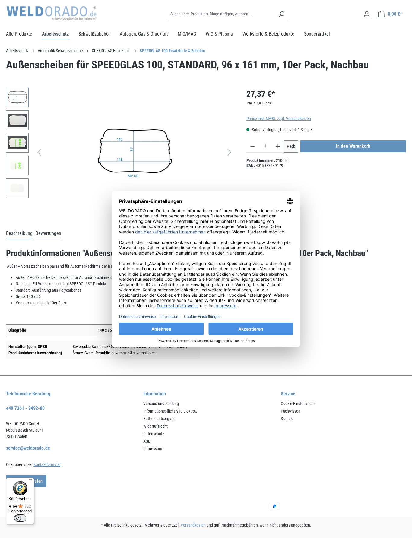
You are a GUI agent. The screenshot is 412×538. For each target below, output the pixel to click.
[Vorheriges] (39, 152)
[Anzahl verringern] (252, 146)
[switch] (20, 518)
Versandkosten (193, 525)
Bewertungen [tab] (48, 233)
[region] (120, 152)
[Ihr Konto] (367, 14)
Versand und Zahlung (161, 403)
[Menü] (30, 481)
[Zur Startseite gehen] (51, 13)
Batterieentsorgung (159, 418)
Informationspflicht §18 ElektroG (170, 411)
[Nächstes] (229, 152)
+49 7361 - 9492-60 (25, 408)
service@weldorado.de (28, 448)
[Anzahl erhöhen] (278, 146)
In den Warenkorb (353, 146)
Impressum (152, 448)
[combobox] (221, 14)
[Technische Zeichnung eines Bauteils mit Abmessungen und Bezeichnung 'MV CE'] (134, 152)
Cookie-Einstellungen (298, 403)
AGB (147, 441)
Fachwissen (290, 411)
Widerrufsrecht (155, 426)
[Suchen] (281, 14)
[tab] (19, 233)
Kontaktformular (46, 464)
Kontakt (287, 418)
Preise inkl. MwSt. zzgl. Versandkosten (278, 118)
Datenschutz (153, 433)
